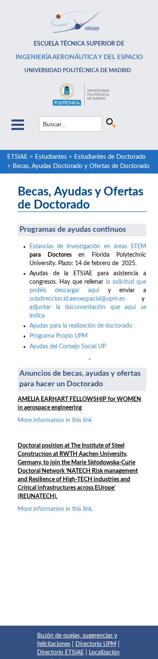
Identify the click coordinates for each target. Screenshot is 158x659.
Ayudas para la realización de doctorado (80, 326)
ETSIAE (17, 157)
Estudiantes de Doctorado (110, 157)
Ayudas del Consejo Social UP (67, 347)
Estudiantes (51, 157)
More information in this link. (55, 509)
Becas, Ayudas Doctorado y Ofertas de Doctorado (81, 166)
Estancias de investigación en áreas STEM (87, 246)
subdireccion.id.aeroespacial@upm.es (77, 299)
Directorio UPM (95, 644)
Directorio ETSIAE (60, 653)
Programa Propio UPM (58, 336)
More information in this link (55, 420)
